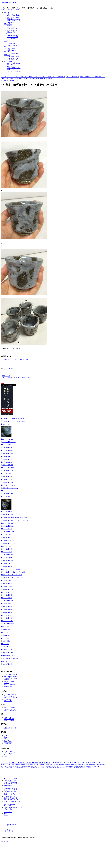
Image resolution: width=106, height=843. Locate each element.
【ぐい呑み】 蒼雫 (6, 479)
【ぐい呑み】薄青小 (6, 557)
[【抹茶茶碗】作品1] (6, 664)
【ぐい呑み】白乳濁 (6, 598)
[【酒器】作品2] (5, 641)
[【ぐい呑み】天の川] (7, 589)
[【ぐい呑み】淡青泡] (7, 476)
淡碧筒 (60, 767)
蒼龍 (39, 767)
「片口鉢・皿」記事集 (13, 56)
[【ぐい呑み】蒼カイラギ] (8, 470)
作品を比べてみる (6, 80)
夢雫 (96, 766)
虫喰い (83, 762)
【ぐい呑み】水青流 (6, 450)
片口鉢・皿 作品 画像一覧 (12, 801)
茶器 (47, 766)
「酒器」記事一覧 (9, 717)
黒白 (4, 767)
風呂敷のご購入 (11, 69)
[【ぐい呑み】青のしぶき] (8, 442)
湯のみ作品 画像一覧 (10, 793)
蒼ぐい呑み (73, 767)
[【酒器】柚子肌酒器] (7, 465)
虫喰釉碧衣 (92, 764)
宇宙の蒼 (25, 766)
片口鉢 (52, 762)
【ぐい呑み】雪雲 (6, 603)
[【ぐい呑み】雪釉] (6, 459)
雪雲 (54, 766)
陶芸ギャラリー (8, 24)
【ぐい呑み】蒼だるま (7, 523)
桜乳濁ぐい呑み (12, 767)
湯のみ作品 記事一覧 (10, 791)
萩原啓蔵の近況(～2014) (13, 20)
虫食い (51, 764)
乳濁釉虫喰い (71, 764)
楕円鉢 (27, 764)
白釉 (48, 764)
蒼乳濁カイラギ (23, 767)
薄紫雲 (62, 764)
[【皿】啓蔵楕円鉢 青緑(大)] (9, 658)
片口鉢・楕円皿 (8, 742)
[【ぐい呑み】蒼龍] (6, 509)
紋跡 (60, 764)
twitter (5, 756)
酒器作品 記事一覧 (9, 794)
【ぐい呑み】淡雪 (6, 592)
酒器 (5, 46)
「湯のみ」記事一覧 (9, 707)
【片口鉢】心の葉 (6, 424)
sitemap (17, 9)
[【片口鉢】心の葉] (6, 436)
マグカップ (83, 766)
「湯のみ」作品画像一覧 (72, 77)
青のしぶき (18, 766)
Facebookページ (8, 812)
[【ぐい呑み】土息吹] (7, 493)
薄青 (87, 766)
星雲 (72, 766)
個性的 (41, 763)
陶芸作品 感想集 (12, 30)
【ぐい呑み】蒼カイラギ (7, 468)
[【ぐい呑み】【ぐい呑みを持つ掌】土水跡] (13, 572)
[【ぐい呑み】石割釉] (7, 612)
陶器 (77, 767)
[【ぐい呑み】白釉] (6, 537)
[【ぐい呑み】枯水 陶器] (8, 623)
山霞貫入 (50, 767)
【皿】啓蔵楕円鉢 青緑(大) (8, 655)
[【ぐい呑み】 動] (6, 549)
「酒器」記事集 (11, 48)
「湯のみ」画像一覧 (9, 709)
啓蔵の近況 (32, 764)
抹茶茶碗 (6, 51)
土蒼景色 (7, 767)
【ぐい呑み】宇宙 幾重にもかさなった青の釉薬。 (14, 517)
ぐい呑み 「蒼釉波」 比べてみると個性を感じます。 (16, 377)
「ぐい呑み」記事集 (12, 35)
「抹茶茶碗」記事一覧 (10, 727)
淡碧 (82, 764)
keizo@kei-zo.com (10, 825)
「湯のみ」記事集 (12, 43)
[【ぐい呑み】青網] (6, 447)
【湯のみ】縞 (4, 632)
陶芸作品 (9, 25)
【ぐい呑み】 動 (6, 546)
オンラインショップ (6, 9)
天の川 (79, 767)
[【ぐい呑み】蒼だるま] (7, 526)
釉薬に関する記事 (9, 681)
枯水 (53, 767)
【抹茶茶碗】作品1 (6, 661)
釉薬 (24, 764)
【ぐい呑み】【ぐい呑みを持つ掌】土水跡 (12, 569)
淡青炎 (55, 767)
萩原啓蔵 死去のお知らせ (11, 676)
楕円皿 (3, 764)
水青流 (37, 764)
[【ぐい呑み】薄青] (6, 583)
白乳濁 (88, 764)
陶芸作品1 (16, 764)
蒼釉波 (2, 767)
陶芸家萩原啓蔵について (10, 674)
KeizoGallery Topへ (6, 77)
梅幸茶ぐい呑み (6, 376)
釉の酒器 (88, 762)
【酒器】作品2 (5, 638)
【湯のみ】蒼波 (5, 626)
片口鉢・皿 (7, 55)
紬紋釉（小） (13, 368)
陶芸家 (45, 764)
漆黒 (47, 767)
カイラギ (78, 762)
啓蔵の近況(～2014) (9, 679)
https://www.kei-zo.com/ (8, 2)
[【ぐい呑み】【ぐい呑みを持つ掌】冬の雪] (13, 421)
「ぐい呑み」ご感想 (12, 37)
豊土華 (85, 764)
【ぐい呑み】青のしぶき (7, 439)
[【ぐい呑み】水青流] (7, 453)
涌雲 (68, 766)
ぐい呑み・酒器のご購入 (13, 63)
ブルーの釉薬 (33, 763)
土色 (66, 766)
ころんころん (39, 766)
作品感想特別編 (11, 32)
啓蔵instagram (49, 78)
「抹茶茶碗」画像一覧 (10, 729)
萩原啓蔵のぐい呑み (97, 762)
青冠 (58, 767)
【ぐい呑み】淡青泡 (6, 473)
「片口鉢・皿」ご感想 (13, 58)
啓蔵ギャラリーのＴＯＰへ (11, 778)
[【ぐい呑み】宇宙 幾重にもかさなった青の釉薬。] (15, 520)
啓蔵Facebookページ (40, 78)
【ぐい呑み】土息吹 (6, 491)
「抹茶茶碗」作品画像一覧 (33, 77)
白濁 (88, 767)
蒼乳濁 (99, 764)
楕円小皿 (56, 764)
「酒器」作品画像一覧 (47, 77)
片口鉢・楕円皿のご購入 (13, 68)
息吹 (35, 766)
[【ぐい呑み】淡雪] (6, 595)
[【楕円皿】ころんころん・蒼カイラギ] (12, 577)
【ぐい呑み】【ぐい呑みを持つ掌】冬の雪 (12, 418)
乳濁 (89, 766)
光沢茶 (51, 766)
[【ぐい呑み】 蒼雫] (7, 482)
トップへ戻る (4, 841)
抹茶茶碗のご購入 (12, 66)
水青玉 (63, 767)
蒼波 (70, 766)
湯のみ (5, 42)
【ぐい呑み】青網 (6, 445)
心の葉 (21, 764)
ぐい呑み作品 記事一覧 (10, 788)
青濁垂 (66, 764)
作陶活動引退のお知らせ (13, 17)
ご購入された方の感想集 (13, 71)
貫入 (11, 764)
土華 (41, 767)
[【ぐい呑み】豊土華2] (7, 531)
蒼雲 (103, 766)
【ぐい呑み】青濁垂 (6, 511)
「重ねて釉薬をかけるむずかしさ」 (14, 807)
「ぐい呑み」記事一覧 (10, 694)
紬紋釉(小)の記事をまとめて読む (20, 359)
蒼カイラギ (13, 766)
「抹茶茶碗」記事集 (12, 53)
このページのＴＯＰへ (10, 780)
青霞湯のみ (44, 767)
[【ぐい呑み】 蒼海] (7, 652)
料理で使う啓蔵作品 (12, 28)
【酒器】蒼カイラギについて (9, 485)
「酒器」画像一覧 (9, 719)
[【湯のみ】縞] (5, 635)
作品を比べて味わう (9, 684)
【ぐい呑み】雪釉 (6, 456)
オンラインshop (8, 61)
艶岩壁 (43, 766)
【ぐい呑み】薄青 (6, 580)
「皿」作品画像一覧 (59, 77)
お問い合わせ (10, 22)
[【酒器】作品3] (5, 646)
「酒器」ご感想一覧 (9, 720)
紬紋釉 (17, 767)
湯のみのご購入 (11, 64)
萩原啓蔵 (6, 12)
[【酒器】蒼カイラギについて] (9, 488)
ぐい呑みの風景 (11, 27)
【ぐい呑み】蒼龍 (6, 496)
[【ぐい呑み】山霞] (6, 566)
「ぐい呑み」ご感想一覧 (10, 697)
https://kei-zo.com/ (11, 824)
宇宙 (49, 766)
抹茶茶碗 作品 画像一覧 (11, 799)
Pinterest (6, 815)
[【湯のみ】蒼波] (6, 629)
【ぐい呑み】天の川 (6, 586)
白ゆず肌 (99, 766)
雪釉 (37, 767)
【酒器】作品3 (5, 644)
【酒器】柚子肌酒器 (6, 462)
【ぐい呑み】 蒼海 (6, 649)
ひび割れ (66, 767)
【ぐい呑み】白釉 (6, 534)
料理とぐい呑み (11, 40)
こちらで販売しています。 (7, 359)
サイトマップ (25, 78)
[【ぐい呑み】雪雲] (6, 606)
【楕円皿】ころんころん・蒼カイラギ (11, 575)
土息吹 (63, 766)
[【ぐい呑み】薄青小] (7, 560)
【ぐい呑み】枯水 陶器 (7, 621)
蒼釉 (19, 767)
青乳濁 (79, 764)
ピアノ (60, 766)
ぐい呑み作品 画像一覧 (10, 790)
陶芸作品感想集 (8, 686)
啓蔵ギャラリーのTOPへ (13, 14)
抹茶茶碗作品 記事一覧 (10, 798)
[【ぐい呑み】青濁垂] (7, 514)
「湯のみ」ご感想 (12, 45)
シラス (28, 767)
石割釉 (70, 767)
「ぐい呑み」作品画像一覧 (18, 77)
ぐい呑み (6, 33)
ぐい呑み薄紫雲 (33, 767)
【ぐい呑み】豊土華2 (6, 529)
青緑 (76, 764)
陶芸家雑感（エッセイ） (13, 19)
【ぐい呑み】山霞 (6, 563)
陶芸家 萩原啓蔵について (14, 15)
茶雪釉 (76, 766)
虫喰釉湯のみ (30, 766)
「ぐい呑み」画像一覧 (10, 696)
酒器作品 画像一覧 (9, 796)
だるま (90, 767)
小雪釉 (41, 764)
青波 (97, 764)
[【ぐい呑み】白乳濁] (7, 600)
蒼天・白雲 (92, 766)
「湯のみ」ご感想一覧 (10, 710)
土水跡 (57, 766)
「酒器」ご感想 (11, 50)
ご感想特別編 (7, 699)
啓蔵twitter (32, 78)
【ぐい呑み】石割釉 (6, 609)
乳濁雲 (79, 766)
